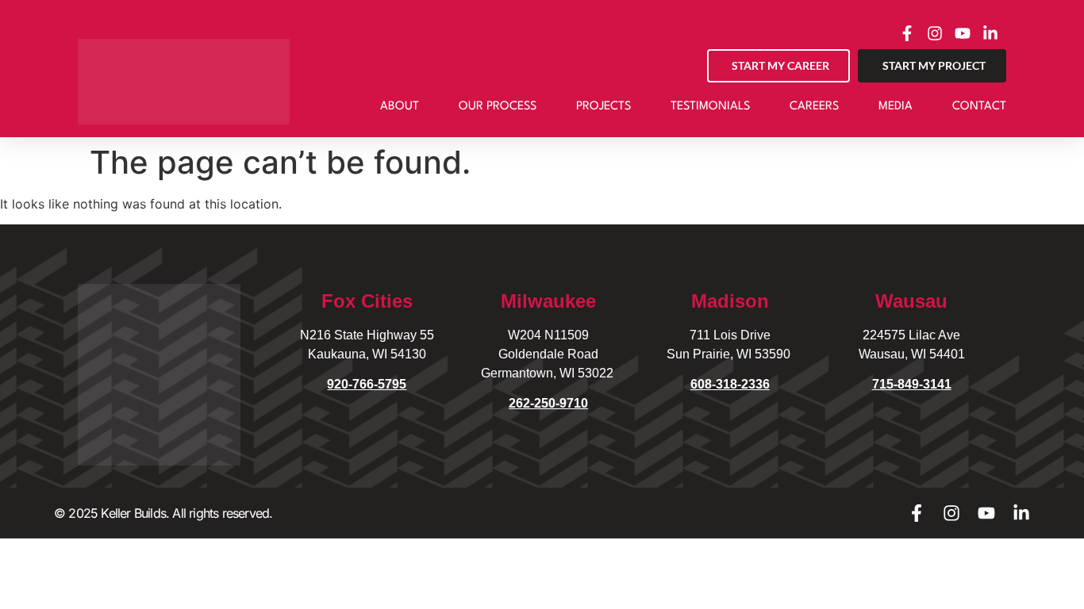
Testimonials (710, 107)
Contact (979, 107)
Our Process (497, 107)
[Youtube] (986, 513)
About (399, 107)
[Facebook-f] (916, 513)
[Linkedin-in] (1021, 513)
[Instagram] (951, 513)
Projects (603, 107)
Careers (814, 107)
